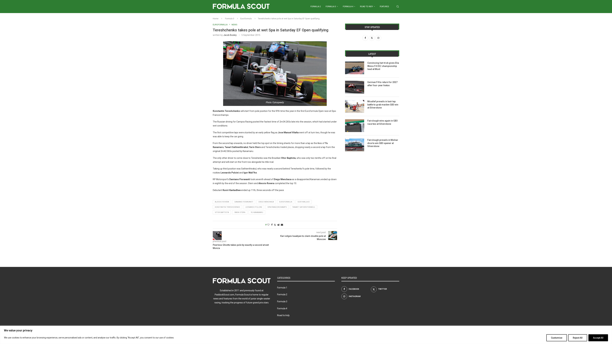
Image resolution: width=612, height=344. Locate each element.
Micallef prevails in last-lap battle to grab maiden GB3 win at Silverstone (382, 104)
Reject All (578, 338)
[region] (306, 335)
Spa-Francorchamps (277, 207)
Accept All (598, 338)
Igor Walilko (304, 202)
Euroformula (246, 18)
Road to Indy (366, 6)
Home (215, 18)
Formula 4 (348, 6)
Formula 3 (331, 6)
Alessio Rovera (222, 202)
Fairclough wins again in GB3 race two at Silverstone (382, 122)
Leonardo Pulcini (253, 207)
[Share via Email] (282, 224)
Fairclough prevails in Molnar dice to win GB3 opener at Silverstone (382, 143)
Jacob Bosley (230, 35)
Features (384, 6)
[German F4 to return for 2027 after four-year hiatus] (354, 87)
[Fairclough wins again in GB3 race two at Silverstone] (354, 125)
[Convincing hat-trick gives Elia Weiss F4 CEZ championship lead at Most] (354, 67)
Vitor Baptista (222, 212)
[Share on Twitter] (275, 224)
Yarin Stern (239, 212)
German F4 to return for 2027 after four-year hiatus (382, 84)
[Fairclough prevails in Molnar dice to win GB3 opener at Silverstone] (354, 145)
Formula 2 (315, 6)
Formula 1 (282, 287)
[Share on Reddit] (278, 224)
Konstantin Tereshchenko (227, 207)
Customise (556, 338)
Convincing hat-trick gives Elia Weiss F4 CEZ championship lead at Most (383, 66)
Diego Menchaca (266, 202)
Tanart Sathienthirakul (303, 207)
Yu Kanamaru (257, 212)
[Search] (397, 6)
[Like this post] (268, 224)
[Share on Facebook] (272, 224)
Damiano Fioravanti (243, 202)
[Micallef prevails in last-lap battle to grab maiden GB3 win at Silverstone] (354, 106)
